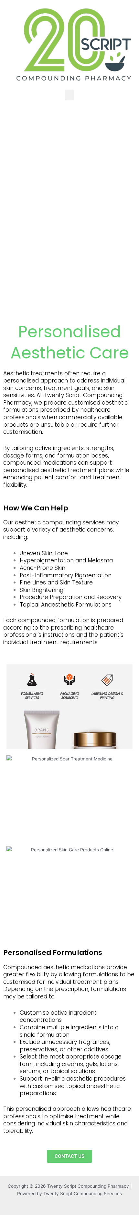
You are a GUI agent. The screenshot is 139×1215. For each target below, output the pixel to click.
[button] (69, 95)
